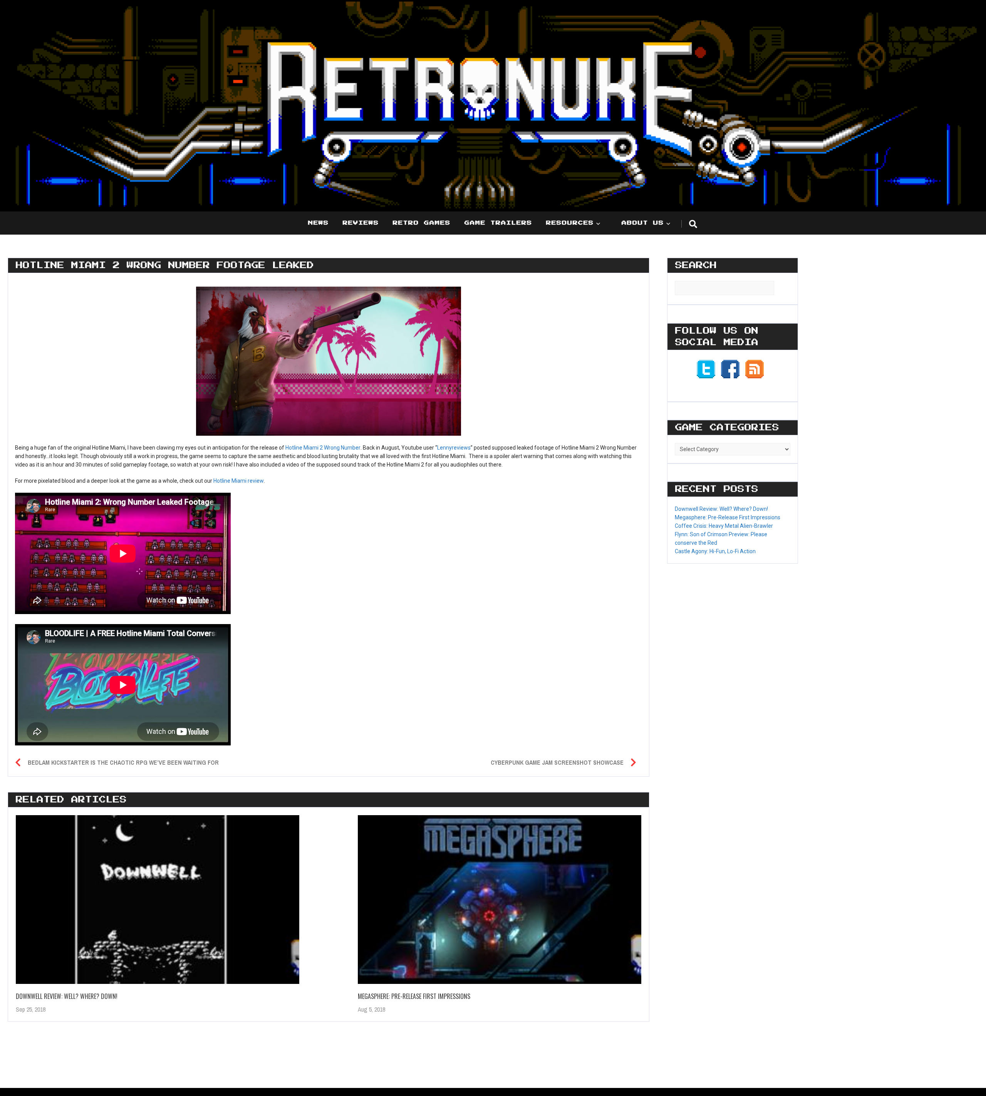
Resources (570, 223)
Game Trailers (498, 223)
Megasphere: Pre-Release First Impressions (414, 996)
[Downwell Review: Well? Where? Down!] (157, 899)
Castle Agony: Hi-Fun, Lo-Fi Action (715, 551)
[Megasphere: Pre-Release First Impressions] (499, 899)
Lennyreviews (454, 448)
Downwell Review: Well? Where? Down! (66, 996)
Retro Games (422, 223)
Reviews (361, 223)
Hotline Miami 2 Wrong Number (323, 448)
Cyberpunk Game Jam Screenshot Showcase (557, 762)
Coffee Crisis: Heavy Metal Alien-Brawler (724, 526)
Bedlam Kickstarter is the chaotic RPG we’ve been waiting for (123, 762)
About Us (643, 223)
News (318, 223)
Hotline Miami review (238, 481)
